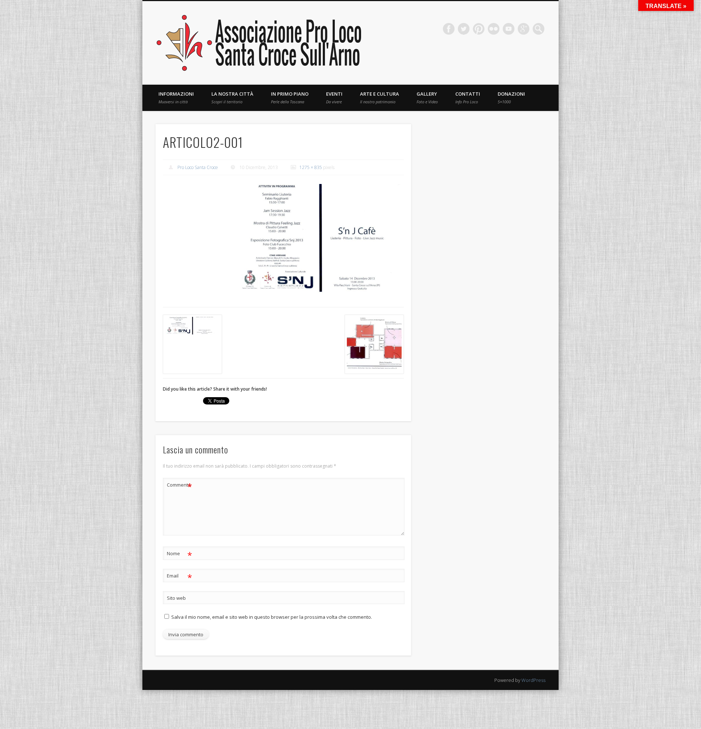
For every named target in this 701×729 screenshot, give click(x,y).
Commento (179, 485)
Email (179, 576)
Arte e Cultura (379, 97)
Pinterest (478, 29)
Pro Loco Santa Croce (197, 167)
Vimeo (508, 29)
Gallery (427, 97)
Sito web (176, 598)
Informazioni (176, 97)
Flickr (493, 29)
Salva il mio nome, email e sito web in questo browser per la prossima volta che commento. (271, 617)
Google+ (523, 29)
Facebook (449, 29)
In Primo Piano (290, 97)
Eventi (334, 97)
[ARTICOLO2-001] (320, 238)
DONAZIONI (511, 97)
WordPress (533, 680)
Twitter (464, 29)
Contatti (467, 97)
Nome (179, 554)
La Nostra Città (232, 97)
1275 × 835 (310, 167)
